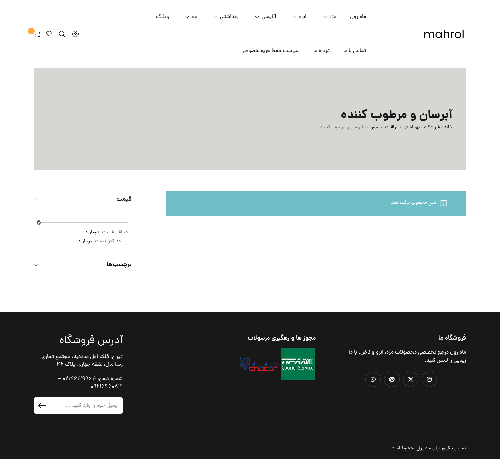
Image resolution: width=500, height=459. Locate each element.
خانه (448, 127)
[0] (37, 34)
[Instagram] (429, 379)
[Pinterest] (391, 379)
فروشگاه (432, 127)
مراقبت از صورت (382, 127)
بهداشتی (411, 127)
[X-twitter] (410, 379)
